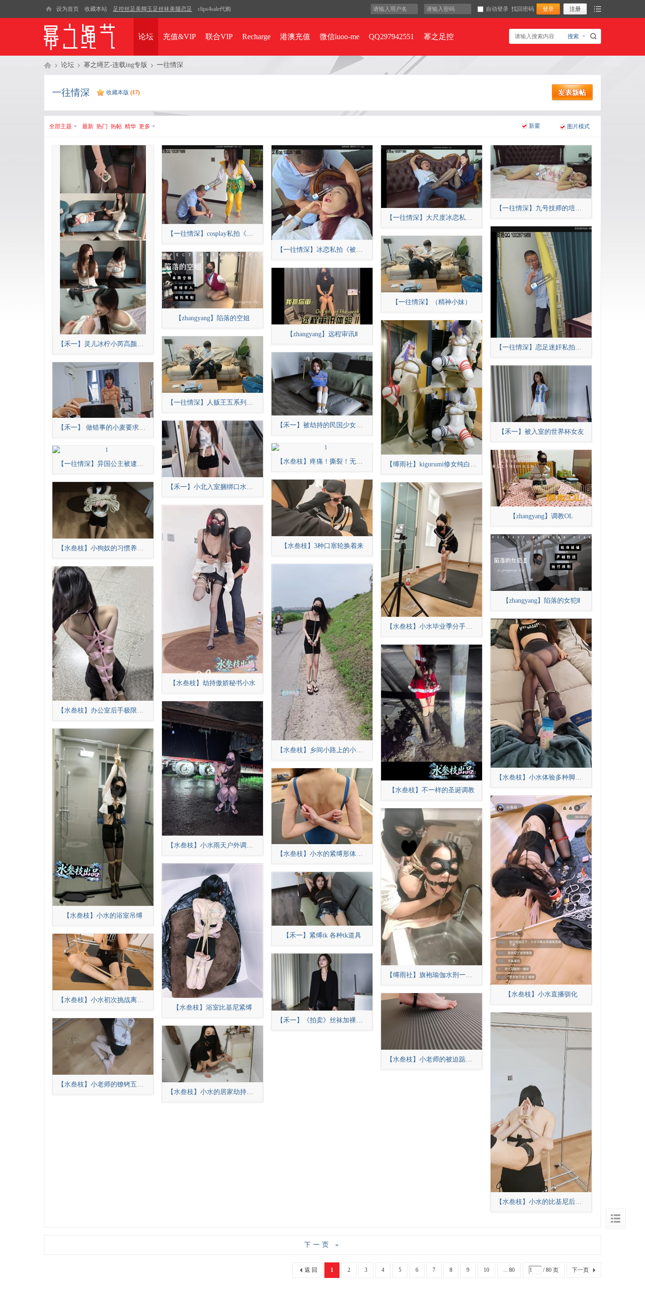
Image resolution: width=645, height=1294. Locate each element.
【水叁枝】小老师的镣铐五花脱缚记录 (114, 1084)
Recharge (256, 37)
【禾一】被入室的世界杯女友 (541, 431)
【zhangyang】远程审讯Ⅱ (322, 334)
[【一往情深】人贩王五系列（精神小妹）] (212, 364)
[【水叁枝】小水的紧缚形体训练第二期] (322, 806)
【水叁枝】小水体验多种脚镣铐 (542, 777)
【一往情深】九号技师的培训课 (542, 208)
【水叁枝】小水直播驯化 (541, 994)
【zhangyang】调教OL (541, 516)
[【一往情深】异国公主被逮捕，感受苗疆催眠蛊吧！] (102, 450)
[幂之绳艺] (48, 9)
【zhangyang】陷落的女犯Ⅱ (541, 600)
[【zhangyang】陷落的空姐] (212, 280)
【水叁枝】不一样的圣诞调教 (432, 790)
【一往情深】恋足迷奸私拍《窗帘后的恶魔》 (562, 347)
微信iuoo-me (339, 37)
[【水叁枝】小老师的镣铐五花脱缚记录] (102, 1046)
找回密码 (522, 9)
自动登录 (497, 9)
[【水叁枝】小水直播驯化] (541, 890)
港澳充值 (295, 37)
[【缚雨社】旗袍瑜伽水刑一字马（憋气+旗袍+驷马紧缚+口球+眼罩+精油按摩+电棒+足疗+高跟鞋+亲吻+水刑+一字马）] (431, 886)
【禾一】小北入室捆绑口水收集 (213, 486)
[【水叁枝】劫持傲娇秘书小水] (212, 589)
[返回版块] (616, 1218)
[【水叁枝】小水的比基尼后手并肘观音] (541, 1102)
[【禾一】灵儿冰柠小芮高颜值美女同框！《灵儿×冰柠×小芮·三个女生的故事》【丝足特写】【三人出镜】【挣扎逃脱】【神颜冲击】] (102, 239)
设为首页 (67, 9)
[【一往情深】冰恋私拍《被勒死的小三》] (322, 192)
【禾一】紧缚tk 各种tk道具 (322, 935)
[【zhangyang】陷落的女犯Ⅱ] (541, 562)
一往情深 (170, 64)
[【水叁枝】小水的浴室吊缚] (102, 817)
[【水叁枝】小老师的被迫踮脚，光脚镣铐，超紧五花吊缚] (431, 1021)
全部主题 (60, 126)
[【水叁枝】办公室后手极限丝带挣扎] (102, 633)
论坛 (145, 37)
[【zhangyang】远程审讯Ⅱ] (322, 296)
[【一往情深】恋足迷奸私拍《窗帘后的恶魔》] (541, 282)
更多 (144, 126)
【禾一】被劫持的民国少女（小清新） (333, 425)
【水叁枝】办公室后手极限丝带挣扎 (110, 710)
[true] (595, 36)
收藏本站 (96, 9)
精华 (130, 126)
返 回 (311, 1270)
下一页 (580, 1270)
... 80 (509, 1270)
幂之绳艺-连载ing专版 (115, 64)
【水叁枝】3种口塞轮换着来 (322, 545)
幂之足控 (439, 37)
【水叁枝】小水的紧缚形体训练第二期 (333, 853)
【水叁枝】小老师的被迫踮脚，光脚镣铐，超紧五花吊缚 (469, 1059)
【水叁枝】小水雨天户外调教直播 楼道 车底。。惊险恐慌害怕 (258, 845)
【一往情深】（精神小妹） (431, 302)
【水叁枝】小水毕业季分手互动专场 (439, 626)
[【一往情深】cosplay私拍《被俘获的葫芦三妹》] (212, 184)
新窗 (534, 126)
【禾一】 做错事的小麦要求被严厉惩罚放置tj (123, 427)
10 (486, 1270)
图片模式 (578, 126)
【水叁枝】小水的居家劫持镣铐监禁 (220, 1091)
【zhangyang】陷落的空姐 (212, 318)
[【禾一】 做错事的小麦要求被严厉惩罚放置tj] (102, 390)
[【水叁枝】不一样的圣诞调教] (431, 712)
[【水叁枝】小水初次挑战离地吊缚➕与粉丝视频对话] (102, 962)
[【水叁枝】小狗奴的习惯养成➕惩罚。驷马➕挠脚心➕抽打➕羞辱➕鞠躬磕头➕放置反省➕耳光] (102, 510)
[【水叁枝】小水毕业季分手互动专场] (431, 549)
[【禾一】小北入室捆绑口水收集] (212, 449)
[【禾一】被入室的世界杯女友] (541, 393)
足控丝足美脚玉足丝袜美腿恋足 (152, 9)
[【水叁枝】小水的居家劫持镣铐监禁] (212, 1054)
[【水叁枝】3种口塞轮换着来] (322, 508)
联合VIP (219, 37)
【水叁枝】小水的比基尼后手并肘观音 (552, 1201)
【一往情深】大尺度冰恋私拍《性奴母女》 (449, 217)
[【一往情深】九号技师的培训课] (541, 172)
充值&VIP (179, 37)
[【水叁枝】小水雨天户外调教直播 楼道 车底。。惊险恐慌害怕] (212, 768)
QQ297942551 (391, 37)
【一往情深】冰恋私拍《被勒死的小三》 (336, 249)
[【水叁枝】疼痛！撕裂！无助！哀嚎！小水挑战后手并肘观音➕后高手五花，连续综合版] (322, 447)
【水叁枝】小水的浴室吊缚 (103, 915)
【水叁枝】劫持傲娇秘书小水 (212, 683)
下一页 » (322, 1244)
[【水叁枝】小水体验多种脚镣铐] (541, 693)
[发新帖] (572, 99)
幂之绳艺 (47, 65)
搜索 (573, 36)
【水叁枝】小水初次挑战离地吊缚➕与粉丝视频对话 (134, 1000)
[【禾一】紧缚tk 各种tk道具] (322, 899)
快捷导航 (597, 9)
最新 (87, 126)
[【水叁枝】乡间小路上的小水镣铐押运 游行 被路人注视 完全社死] (322, 652)
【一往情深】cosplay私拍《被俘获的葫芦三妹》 (236, 233)
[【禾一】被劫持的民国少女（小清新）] (322, 383)
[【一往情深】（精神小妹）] (431, 264)
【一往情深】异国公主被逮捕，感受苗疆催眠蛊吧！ (134, 463)
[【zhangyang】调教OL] (541, 478)
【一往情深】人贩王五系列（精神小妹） (226, 402)
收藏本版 (123, 92)
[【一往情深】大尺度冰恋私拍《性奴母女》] (431, 176)
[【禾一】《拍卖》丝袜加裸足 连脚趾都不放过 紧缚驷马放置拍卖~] (322, 982)
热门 (102, 126)
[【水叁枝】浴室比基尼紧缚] (212, 930)
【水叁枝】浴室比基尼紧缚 (212, 1007)
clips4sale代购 (214, 9)
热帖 (116, 126)
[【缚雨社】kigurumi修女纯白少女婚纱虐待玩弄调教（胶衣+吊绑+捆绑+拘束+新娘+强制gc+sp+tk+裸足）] (431, 387)
